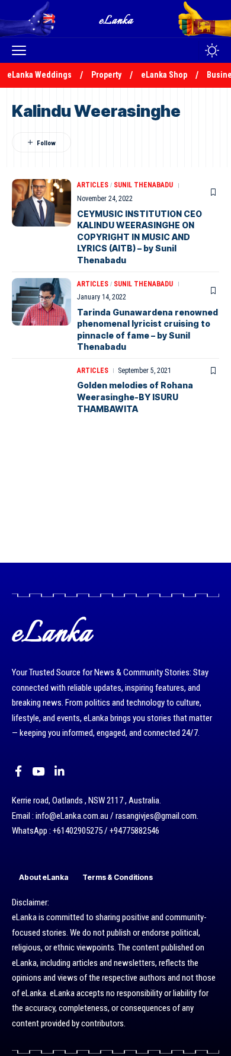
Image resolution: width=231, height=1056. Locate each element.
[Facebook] (18, 771)
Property (106, 74)
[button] (22, 50)
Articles (92, 185)
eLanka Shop (164, 74)
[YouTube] (38, 771)
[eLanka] (116, 19)
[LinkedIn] (60, 771)
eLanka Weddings (39, 74)
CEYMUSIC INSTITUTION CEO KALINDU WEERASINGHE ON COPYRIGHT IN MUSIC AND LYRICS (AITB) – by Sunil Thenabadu (139, 237)
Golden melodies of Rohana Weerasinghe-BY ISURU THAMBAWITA (135, 396)
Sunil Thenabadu (143, 185)
